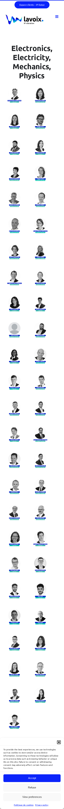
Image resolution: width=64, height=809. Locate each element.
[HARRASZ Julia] (14, 324)
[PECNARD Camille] (40, 480)
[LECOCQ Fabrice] (14, 428)
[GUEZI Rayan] (40, 585)
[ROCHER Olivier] (40, 506)
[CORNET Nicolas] (40, 193)
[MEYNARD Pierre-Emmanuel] (40, 428)
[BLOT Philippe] (40, 115)
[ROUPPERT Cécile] (14, 532)
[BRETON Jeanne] (40, 141)
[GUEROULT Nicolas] (40, 298)
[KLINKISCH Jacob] (40, 350)
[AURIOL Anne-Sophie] (40, 89)
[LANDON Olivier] (40, 402)
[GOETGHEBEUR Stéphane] (14, 271)
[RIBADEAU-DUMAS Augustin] (40, 532)
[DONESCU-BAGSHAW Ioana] (40, 219)
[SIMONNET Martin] (14, 637)
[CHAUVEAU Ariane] (14, 167)
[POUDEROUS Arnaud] (14, 506)
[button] (59, 742)
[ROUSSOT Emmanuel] (40, 558)
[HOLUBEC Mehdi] (40, 324)
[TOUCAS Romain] (14, 689)
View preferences (32, 796)
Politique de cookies (23, 805)
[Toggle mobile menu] (57, 16)
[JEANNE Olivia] (14, 350)
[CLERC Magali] (40, 167)
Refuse (32, 787)
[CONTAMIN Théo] (14, 558)
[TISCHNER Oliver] (40, 663)
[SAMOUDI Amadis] (14, 585)
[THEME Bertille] (14, 663)
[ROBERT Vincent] (14, 454)
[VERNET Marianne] (40, 689)
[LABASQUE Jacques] (14, 402)
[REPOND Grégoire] (14, 376)
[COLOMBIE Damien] (14, 193)
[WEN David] (40, 611)
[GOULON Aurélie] (40, 271)
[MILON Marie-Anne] (40, 454)
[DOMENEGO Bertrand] (14, 219)
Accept (32, 778)
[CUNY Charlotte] (40, 637)
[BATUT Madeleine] (14, 115)
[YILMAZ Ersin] (14, 715)
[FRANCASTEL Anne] (14, 245)
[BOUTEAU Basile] (14, 141)
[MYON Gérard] (14, 480)
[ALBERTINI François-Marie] (14, 89)
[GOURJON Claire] (14, 298)
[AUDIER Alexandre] (14, 611)
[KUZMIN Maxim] (40, 376)
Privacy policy (41, 805)
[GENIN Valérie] (40, 245)
